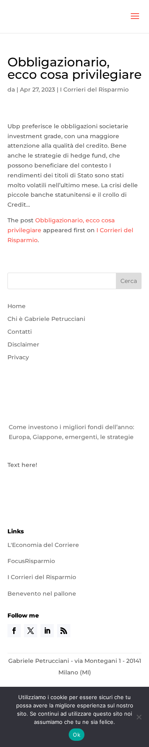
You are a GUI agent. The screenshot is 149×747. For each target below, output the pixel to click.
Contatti (19, 331)
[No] (139, 717)
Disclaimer (23, 344)
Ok (76, 734)
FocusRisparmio (31, 561)
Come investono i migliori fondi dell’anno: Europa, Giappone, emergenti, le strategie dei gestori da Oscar (71, 436)
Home (16, 306)
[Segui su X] (30, 630)
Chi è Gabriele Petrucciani (46, 319)
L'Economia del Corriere (43, 545)
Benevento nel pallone (41, 593)
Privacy (18, 357)
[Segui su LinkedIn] (47, 630)
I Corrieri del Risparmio (94, 89)
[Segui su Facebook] (14, 630)
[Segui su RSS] (63, 630)
